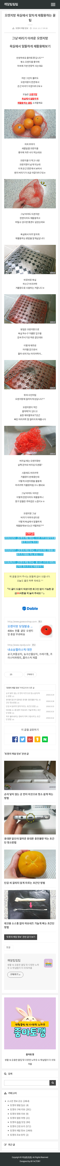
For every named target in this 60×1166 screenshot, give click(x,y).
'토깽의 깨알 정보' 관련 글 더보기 (20, 937)
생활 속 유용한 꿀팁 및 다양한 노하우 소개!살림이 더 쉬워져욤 (23, 966)
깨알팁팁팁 (11, 4)
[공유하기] (15, 674)
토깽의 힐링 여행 (20, 1118)
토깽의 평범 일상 (19, 1105)
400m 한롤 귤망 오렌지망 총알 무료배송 (20, 632)
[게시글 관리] (19, 674)
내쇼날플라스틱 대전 (20, 650)
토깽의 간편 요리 (20, 1126)
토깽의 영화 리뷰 (19, 1114)
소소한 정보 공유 (18, 1101)
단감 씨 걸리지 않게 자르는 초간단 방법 (21, 706)
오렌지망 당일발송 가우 (20, 627)
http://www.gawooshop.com (22, 621)
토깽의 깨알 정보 (22, 28)
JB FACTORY (35, 1161)
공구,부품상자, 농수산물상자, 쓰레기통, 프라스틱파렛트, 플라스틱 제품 (30, 656)
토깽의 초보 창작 (19, 1135)
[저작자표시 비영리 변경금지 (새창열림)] (41, 674)
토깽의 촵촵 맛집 (20, 1122)
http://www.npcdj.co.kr (19, 645)
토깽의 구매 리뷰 (20, 1109)
